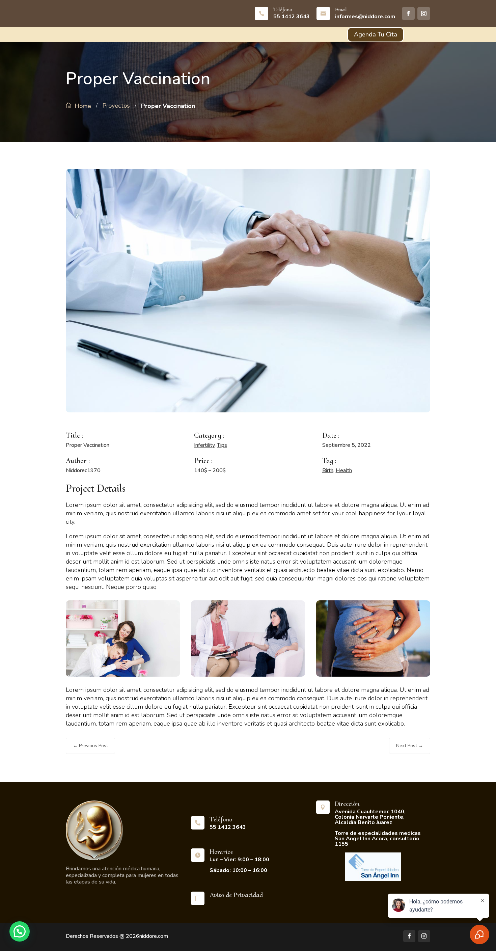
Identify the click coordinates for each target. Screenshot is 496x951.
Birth (327, 470)
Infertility (204, 445)
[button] (19, 931)
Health (344, 470)
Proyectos (116, 106)
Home (83, 106)
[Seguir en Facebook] (408, 13)
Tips (222, 445)
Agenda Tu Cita (375, 34)
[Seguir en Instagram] (423, 13)
